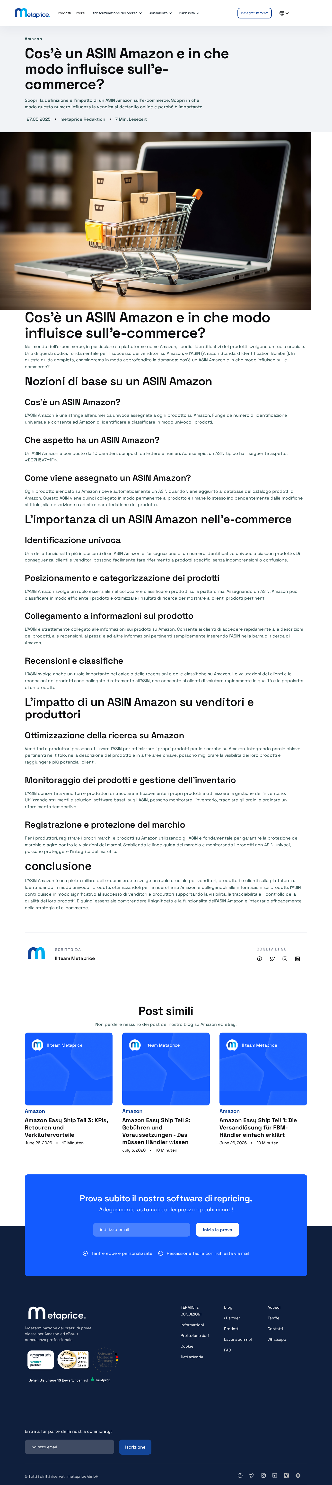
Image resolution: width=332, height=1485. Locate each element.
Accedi (274, 1307)
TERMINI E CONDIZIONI (191, 1311)
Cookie (187, 1346)
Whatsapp (277, 1339)
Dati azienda (192, 1356)
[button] (116, 13)
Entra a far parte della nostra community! (68, 1431)
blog (228, 1307)
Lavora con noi (238, 1339)
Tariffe (273, 1318)
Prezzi (80, 13)
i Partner (232, 1318)
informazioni (192, 1324)
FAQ (227, 1350)
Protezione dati (195, 1335)
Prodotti (231, 1328)
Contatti (275, 1328)
